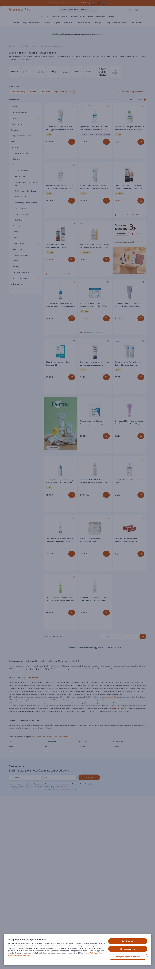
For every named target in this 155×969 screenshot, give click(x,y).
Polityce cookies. (96, 953)
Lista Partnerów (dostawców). (18, 955)
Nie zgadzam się (127, 949)
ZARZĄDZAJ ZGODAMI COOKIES (128, 956)
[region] (77, 949)
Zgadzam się (128, 941)
